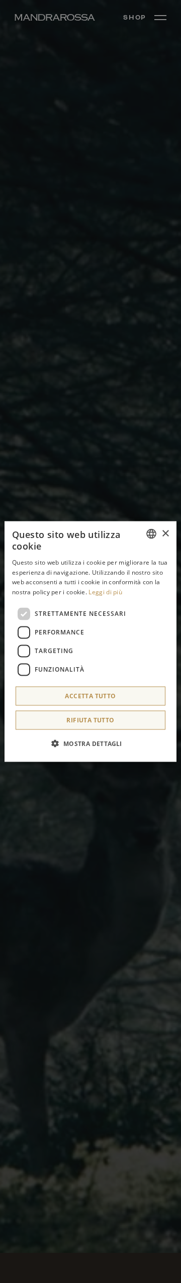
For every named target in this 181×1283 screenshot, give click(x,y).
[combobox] (151, 534)
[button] (90, 743)
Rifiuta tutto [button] (90, 719)
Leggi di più (105, 592)
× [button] (165, 533)
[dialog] (90, 641)
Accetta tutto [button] (90, 695)
